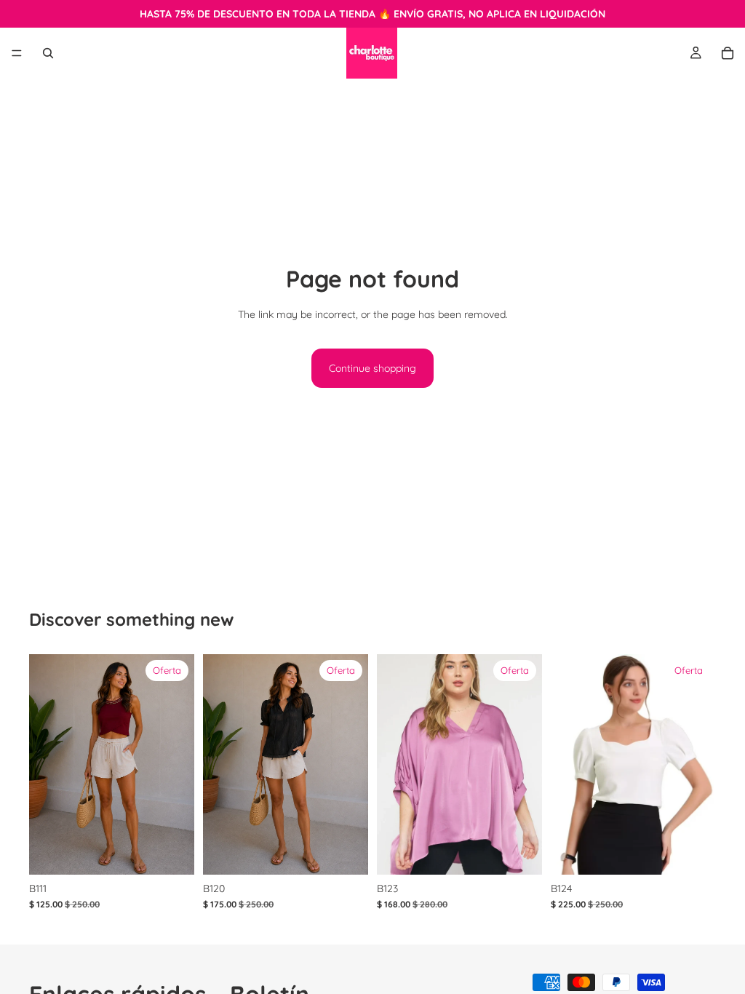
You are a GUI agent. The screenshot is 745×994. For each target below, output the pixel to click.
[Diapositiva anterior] (393, 764)
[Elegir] (172, 852)
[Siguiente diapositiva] (526, 764)
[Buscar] (48, 53)
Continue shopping (372, 368)
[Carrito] (728, 53)
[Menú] (16, 53)
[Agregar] (345, 852)
